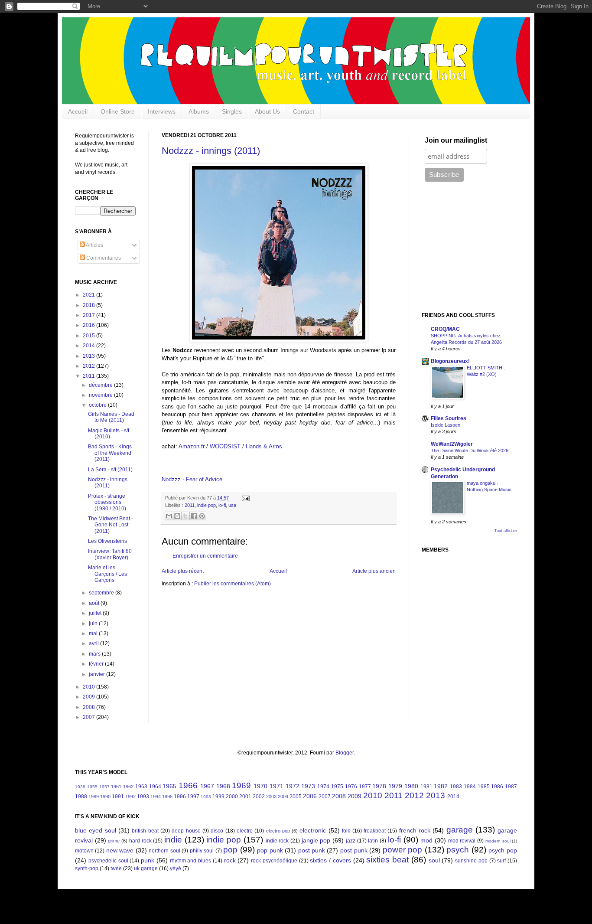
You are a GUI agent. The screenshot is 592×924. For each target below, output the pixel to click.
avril (94, 643)
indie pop (206, 505)
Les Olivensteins (107, 541)
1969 (241, 785)
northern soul (164, 851)
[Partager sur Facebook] (193, 516)
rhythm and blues (190, 861)
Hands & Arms (264, 446)
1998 (206, 796)
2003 (271, 796)
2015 (89, 336)
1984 (470, 787)
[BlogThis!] (177, 516)
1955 (92, 786)
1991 (118, 796)
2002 (259, 796)
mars (95, 654)
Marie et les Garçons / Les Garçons (107, 574)
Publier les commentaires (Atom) (232, 584)
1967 (207, 786)
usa (232, 505)
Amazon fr (192, 446)
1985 (484, 787)
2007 (89, 717)
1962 (128, 786)
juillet (96, 613)
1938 (80, 786)
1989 (93, 796)
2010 (89, 687)
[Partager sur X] (185, 516)
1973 (308, 786)
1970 (260, 786)
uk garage (146, 868)
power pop (402, 849)
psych (457, 849)
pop (230, 849)
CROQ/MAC (445, 329)
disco (217, 831)
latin (373, 841)
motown (84, 851)
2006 (310, 796)
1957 (104, 786)
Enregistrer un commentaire (205, 556)
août (95, 603)
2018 (89, 305)
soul (434, 860)
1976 (351, 787)
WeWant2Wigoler (452, 444)
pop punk (270, 850)
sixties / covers (330, 860)
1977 (365, 787)
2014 (89, 346)
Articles (94, 245)
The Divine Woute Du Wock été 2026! (470, 450)
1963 (141, 787)
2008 (89, 707)
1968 (223, 786)
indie (173, 839)
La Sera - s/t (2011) (110, 470)
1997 (193, 796)
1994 (155, 796)
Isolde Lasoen (445, 425)
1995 (167, 796)
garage (459, 829)
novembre (101, 395)
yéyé (175, 868)
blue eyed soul (95, 830)
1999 (218, 796)
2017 (89, 315)
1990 (105, 796)
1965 (169, 786)
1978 (379, 786)
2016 (89, 325)
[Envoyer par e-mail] (169, 516)
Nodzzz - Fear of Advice (192, 479)
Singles (232, 111)
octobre (98, 405)
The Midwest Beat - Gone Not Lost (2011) (110, 525)
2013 (89, 356)
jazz (350, 841)
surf (501, 861)
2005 (295, 796)
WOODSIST (225, 446)
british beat (145, 831)
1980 (411, 786)
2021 (89, 295)
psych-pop (502, 850)
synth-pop (86, 868)
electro (245, 831)
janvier (97, 674)
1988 (81, 796)
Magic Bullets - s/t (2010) (108, 434)
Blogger (344, 753)
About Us (267, 111)
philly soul (202, 851)
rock (230, 860)
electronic (312, 830)
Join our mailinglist (456, 140)
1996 (180, 796)
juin (94, 623)
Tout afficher (505, 531)
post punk (311, 850)
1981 (426, 787)
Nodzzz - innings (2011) (211, 150)
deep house (186, 831)
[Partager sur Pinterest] (202, 516)
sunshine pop (471, 861)
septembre (102, 593)
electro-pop (278, 830)
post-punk (354, 850)
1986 (497, 787)
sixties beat (387, 859)
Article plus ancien (374, 571)
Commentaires (103, 258)
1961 (116, 786)
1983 (456, 787)
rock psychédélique (274, 861)
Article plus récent (183, 571)
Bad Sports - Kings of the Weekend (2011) (110, 453)
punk (147, 860)
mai (94, 633)
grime (114, 840)
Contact (303, 111)
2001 (245, 796)
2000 (232, 796)
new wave (119, 850)
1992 (130, 796)
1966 (188, 785)
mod (426, 840)
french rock (414, 830)
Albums (199, 111)
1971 (276, 786)
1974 (323, 787)
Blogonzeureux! (450, 361)
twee (116, 868)
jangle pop (316, 840)
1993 (143, 796)
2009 (89, 697)
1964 (155, 787)
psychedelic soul (108, 861)
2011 (190, 505)
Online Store (118, 111)
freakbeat (375, 831)
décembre (101, 385)
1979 (395, 786)
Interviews (162, 111)
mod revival (462, 841)
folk (346, 831)
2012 (89, 366)
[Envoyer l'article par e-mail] (245, 497)
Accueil (78, 111)
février (97, 664)
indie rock (277, 841)
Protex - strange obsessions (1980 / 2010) (107, 502)
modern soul (498, 841)
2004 (283, 796)
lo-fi (222, 505)
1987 (511, 787)
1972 (292, 786)
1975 (337, 787)
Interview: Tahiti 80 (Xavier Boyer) (110, 554)
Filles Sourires (448, 418)
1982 (441, 786)
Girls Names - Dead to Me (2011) (111, 417)
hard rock (140, 841)
